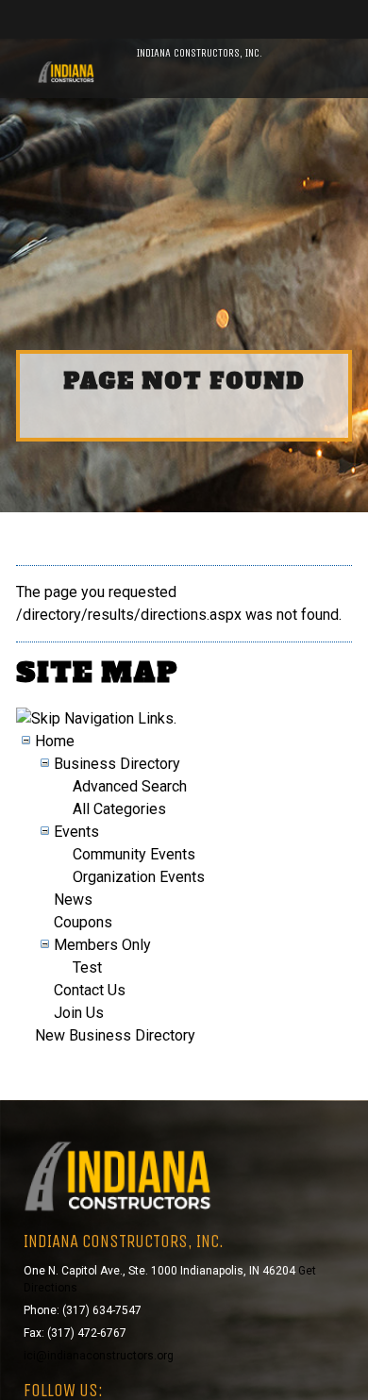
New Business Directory (115, 1035)
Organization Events (139, 877)
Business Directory (117, 764)
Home (55, 741)
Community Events (134, 854)
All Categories (119, 809)
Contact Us (89, 990)
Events (76, 832)
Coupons (83, 922)
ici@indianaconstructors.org (99, 1355)
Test (87, 967)
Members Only (102, 945)
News (73, 899)
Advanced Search (130, 786)
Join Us (79, 1013)
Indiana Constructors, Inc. (199, 52)
